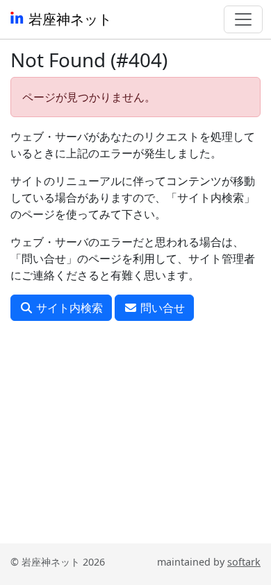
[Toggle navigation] (243, 19)
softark (244, 561)
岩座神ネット (68, 19)
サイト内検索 (68, 307)
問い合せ (161, 307)
